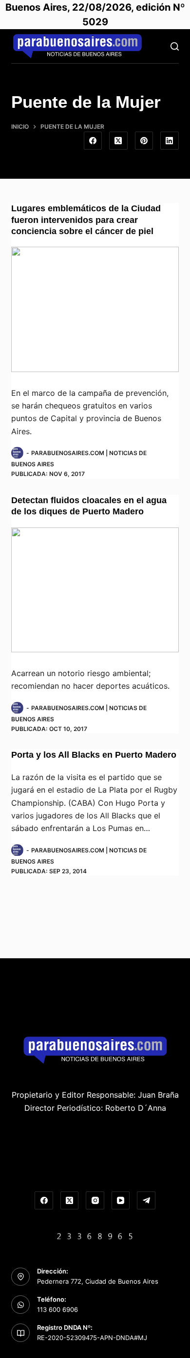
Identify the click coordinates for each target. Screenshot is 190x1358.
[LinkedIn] (169, 141)
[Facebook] (93, 141)
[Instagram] (95, 1200)
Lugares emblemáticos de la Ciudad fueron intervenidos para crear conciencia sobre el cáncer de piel (86, 220)
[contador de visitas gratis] (95, 1235)
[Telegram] (146, 1200)
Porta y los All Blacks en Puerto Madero (93, 755)
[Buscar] (175, 46)
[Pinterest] (144, 141)
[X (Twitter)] (118, 141)
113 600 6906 (57, 1309)
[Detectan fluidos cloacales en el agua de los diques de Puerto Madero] (94, 589)
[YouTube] (121, 1200)
